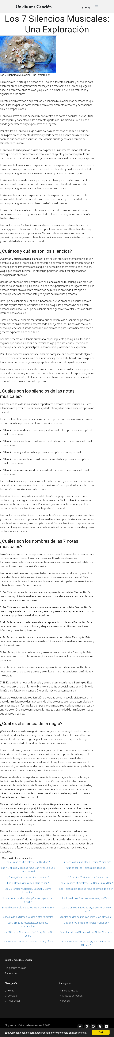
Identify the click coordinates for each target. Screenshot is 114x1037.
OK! (101, 1032)
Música (66, 1000)
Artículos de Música (72, 995)
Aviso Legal (13, 1000)
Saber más (11, 973)
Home (10, 990)
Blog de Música (70, 990)
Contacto (12, 995)
